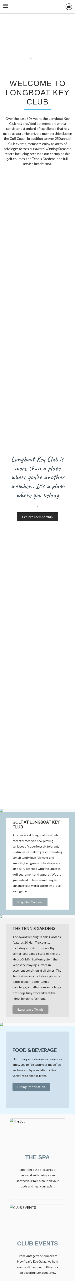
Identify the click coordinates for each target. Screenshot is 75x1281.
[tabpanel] (37, 37)
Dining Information (31, 1087)
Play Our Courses (30, 902)
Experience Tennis (30, 1009)
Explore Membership (37, 517)
